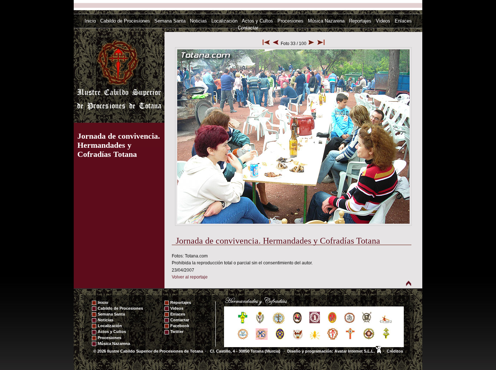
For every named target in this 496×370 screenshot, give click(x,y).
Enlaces (403, 21)
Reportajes (360, 21)
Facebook (179, 326)
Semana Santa (170, 21)
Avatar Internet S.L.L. (355, 351)
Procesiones (290, 21)
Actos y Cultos (257, 21)
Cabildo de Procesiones (125, 21)
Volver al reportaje (190, 277)
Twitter (176, 331)
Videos (383, 21)
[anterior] (276, 43)
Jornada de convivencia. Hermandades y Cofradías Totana (118, 145)
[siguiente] (311, 43)
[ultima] (321, 43)
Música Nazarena (326, 21)
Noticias (198, 21)
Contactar (248, 28)
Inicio (90, 21)
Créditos (395, 351)
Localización (224, 21)
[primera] (266, 43)
